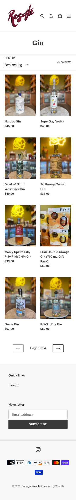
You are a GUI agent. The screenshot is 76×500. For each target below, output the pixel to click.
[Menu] (68, 15)
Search (13, 385)
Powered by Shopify (52, 486)
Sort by (10, 58)
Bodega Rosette (31, 486)
